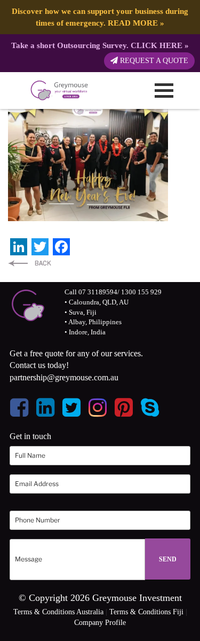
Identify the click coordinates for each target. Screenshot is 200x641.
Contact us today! (39, 365)
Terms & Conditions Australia (58, 612)
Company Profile (100, 623)
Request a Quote (153, 61)
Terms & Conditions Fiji (146, 612)
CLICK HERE (156, 45)
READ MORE (133, 22)
